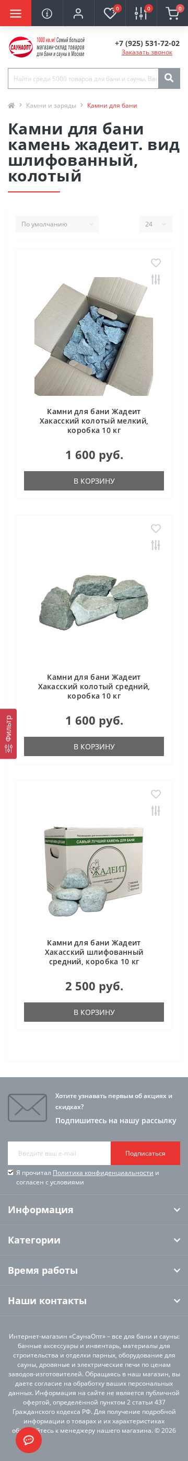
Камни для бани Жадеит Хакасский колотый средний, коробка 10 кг (94, 686)
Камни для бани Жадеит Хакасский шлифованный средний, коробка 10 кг (94, 952)
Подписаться (145, 1153)
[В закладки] (156, 263)
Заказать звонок (147, 52)
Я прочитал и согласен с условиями (87, 1177)
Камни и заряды (51, 105)
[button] (78, 13)
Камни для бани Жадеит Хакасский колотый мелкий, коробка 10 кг (94, 420)
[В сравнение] (156, 280)
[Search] (169, 78)
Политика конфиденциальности (103, 1172)
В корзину (94, 481)
